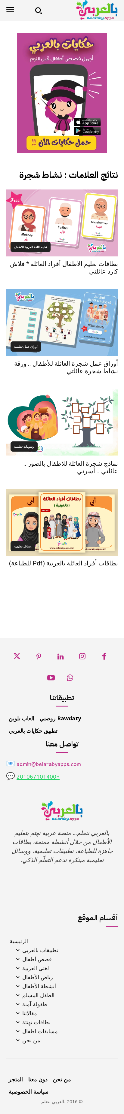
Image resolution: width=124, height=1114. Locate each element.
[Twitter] (17, 658)
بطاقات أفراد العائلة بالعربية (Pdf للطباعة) (63, 563)
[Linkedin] (60, 658)
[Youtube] (51, 679)
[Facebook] (104, 658)
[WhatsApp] (69, 679)
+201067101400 (38, 777)
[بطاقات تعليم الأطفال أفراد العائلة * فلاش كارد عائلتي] (62, 222)
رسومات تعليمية (24, 446)
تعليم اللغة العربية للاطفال (30, 247)
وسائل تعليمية (23, 546)
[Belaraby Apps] (82, 10)
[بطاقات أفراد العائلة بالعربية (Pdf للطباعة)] (62, 522)
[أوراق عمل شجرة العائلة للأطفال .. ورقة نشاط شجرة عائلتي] (62, 322)
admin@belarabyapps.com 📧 (43, 764)
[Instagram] (82, 658)
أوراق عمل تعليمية (26, 346)
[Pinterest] (38, 658)
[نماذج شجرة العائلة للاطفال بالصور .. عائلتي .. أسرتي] (62, 422)
